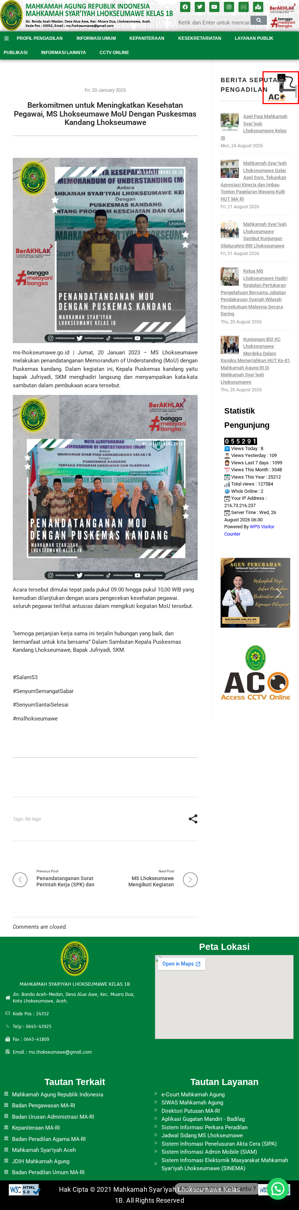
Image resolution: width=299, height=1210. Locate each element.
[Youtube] (214, 7)
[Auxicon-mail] (243, 7)
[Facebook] (185, 7)
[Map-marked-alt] (258, 7)
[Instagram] (229, 7)
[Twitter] (200, 7)
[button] (232, 593)
